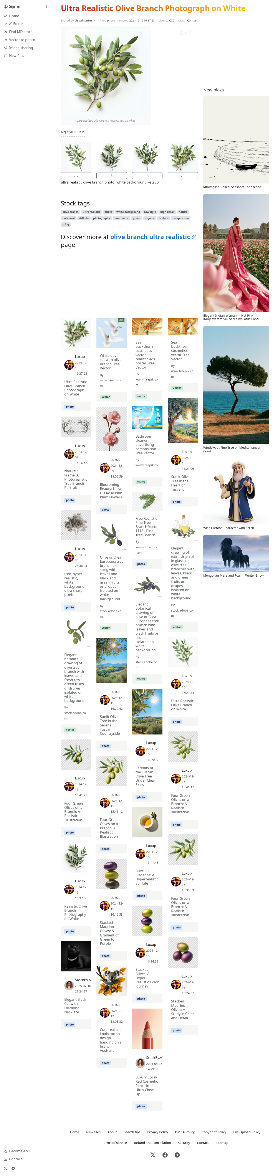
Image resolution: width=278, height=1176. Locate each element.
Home (74, 1132)
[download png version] (76, 175)
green (137, 218)
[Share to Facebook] (137, 110)
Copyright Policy (214, 1132)
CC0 (171, 20)
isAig (66, 224)
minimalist (121, 218)
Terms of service (114, 1142)
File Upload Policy (246, 1132)
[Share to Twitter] (129, 110)
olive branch (71, 212)
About (112, 1132)
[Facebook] (165, 1155)
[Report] (191, 33)
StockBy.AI (83, 980)
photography (101, 218)
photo (108, 212)
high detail (167, 212)
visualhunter (83, 20)
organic (150, 218)
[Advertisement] (129, 283)
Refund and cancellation (152, 1142)
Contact (192, 20)
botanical (69, 218)
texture (163, 218)
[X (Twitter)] (5, 1168)
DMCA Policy (185, 1132)
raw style (150, 212)
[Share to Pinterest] (145, 110)
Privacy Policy (157, 1132)
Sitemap (222, 1142)
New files (93, 1132)
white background (128, 212)
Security (184, 1142)
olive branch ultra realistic (150, 237)
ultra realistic (91, 212)
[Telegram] (13, 1168)
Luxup (80, 356)
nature (183, 212)
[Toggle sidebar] (47, 6)
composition (181, 218)
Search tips (132, 1132)
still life (84, 218)
